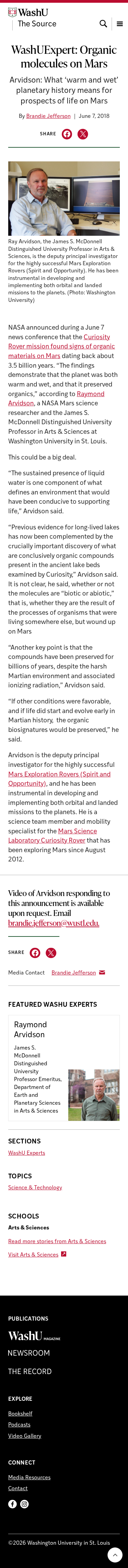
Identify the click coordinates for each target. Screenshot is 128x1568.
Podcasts (19, 1425)
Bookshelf (20, 1414)
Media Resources (29, 1478)
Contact (18, 1489)
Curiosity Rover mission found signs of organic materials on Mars (61, 347)
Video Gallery (24, 1436)
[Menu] (120, 17)
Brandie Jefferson (48, 116)
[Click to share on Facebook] (67, 134)
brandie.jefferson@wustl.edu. (53, 922)
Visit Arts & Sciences (33, 1255)
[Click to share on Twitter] (82, 134)
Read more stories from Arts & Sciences (57, 1242)
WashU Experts (26, 1153)
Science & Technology (35, 1188)
